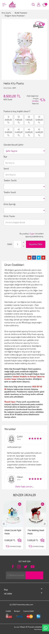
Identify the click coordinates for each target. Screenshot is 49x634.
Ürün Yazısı (9, 216)
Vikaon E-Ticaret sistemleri (31, 627)
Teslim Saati (10, 192)
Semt (6, 168)
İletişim (17, 611)
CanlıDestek (45, 627)
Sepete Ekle (35, 244)
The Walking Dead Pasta (35, 532)
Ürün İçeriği (10, 204)
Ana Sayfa (6, 13)
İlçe (5, 156)
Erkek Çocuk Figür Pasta (13, 532)
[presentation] (4, 523)
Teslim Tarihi (10, 180)
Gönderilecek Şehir (14, 144)
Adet (9, 244)
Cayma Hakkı (28, 611)
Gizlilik (8, 611)
